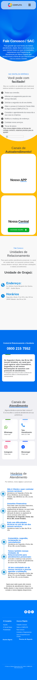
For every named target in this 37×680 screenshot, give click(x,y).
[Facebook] (29, 611)
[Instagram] (32, 611)
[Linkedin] (25, 611)
